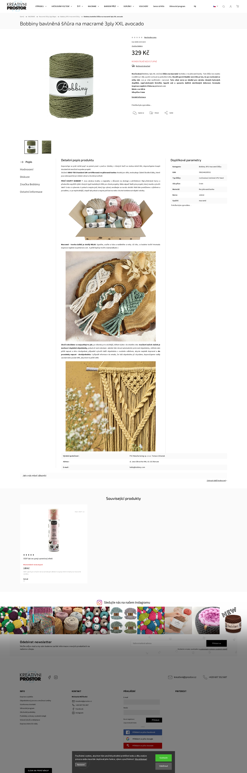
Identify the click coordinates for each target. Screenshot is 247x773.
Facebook (49, 677)
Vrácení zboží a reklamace (30, 720)
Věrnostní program (27, 708)
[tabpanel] (53, 543)
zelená (201, 195)
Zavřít (215, 121)
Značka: (137, 46)
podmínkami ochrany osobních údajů (213, 649)
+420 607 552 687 (218, 677)
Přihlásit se (216, 643)
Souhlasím (164, 758)
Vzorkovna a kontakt (28, 704)
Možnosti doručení (143, 66)
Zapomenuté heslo (130, 723)
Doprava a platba (26, 696)
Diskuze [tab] (25, 177)
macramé (202, 200)
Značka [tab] (30, 184)
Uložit (138, 125)
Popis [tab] (28, 162)
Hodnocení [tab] (26, 169)
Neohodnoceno (150, 37)
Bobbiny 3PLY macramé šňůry (210, 166)
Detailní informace (139, 97)
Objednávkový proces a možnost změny (35, 700)
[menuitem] (40, 6)
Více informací (141, 759)
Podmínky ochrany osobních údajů (33, 716)
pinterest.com (160, 86)
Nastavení (81, 765)
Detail (25, 579)
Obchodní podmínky (27, 712)
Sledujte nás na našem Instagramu (127, 602)
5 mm (201, 183)
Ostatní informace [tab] (31, 192)
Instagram (56, 677)
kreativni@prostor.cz (185, 677)
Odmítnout (163, 766)
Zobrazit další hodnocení (216, 480)
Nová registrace (128, 719)
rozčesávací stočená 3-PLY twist (211, 178)
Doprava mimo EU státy (29, 724)
